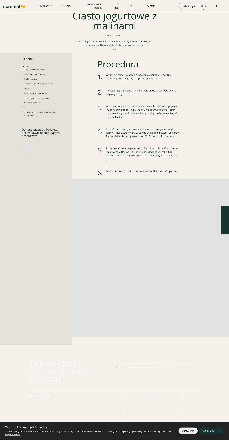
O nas (116, 6)
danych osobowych (150, 367)
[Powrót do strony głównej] (14, 6)
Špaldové (119, 36)
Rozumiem (208, 430)
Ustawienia (188, 430)
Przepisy (66, 5)
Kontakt (151, 5)
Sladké (108, 36)
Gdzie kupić (189, 6)
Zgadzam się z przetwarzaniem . (139, 367)
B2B (131, 5)
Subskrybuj (185, 360)
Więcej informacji (13, 434)
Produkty (44, 5)
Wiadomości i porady (94, 6)
